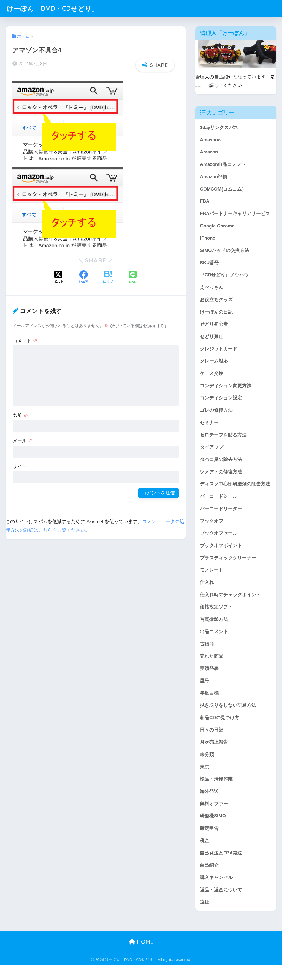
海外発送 (209, 791)
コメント (25, 340)
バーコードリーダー (221, 508)
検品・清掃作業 (216, 779)
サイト (20, 466)
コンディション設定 (221, 397)
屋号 (204, 680)
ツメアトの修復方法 (221, 471)
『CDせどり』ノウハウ (224, 274)
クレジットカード (218, 348)
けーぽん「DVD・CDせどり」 (52, 8)
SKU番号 (209, 262)
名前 (20, 415)
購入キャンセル (216, 877)
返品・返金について (221, 889)
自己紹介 (209, 865)
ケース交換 (211, 373)
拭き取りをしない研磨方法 (228, 705)
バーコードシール (218, 496)
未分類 (207, 754)
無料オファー (214, 803)
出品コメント (214, 631)
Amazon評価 (213, 176)
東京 (204, 766)
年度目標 (209, 692)
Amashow (210, 139)
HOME (144, 941)
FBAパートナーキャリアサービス (235, 213)
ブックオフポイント (221, 545)
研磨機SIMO (213, 815)
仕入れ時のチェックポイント (230, 594)
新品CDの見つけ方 (219, 717)
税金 (204, 840)
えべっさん (211, 287)
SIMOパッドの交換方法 (224, 250)
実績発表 (209, 668)
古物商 (207, 644)
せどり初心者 (214, 324)
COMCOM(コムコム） (223, 189)
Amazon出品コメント (223, 164)
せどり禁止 (211, 336)
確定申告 (209, 828)
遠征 (204, 901)
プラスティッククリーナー (228, 557)
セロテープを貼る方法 (223, 435)
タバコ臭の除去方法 (221, 459)
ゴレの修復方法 (216, 410)
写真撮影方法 (214, 619)
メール (23, 441)
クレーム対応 (214, 361)
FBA (204, 201)
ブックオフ (211, 521)
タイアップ (211, 447)
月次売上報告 (214, 742)
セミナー (209, 422)
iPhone (207, 238)
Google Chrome (217, 226)
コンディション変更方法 (225, 385)
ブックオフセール (218, 533)
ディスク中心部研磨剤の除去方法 (235, 483)
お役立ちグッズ (216, 299)
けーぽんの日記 (216, 312)
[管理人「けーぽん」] (238, 54)
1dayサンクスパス (219, 127)
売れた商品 (211, 656)
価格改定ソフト (216, 606)
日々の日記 (211, 729)
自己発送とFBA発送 (221, 853)
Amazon (209, 152)
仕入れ (207, 582)
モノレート (211, 570)
